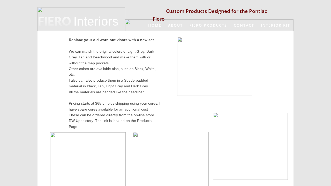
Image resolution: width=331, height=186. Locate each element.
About (175, 25)
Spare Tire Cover (269, 48)
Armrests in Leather (160, 36)
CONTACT (244, 25)
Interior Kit (275, 25)
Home (154, 25)
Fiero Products (208, 25)
